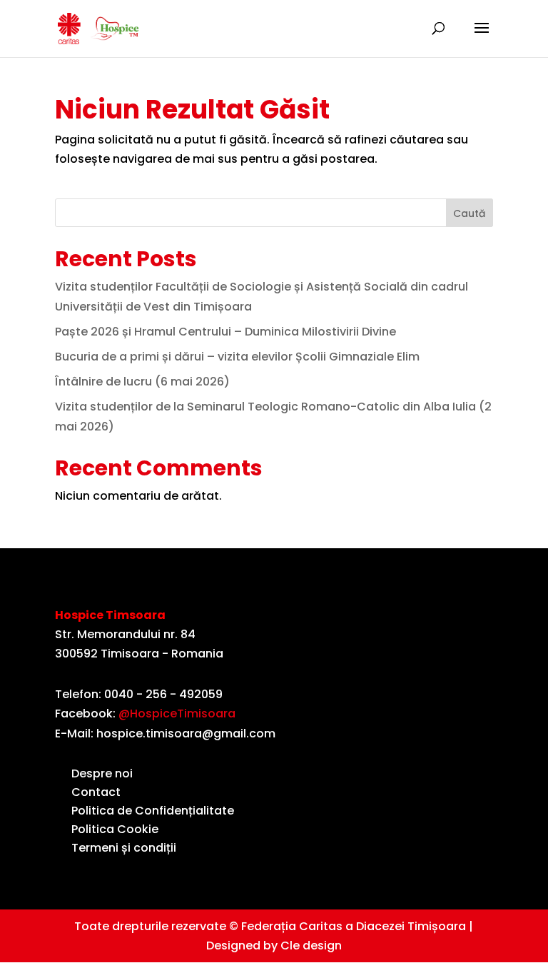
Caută (469, 213)
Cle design (311, 945)
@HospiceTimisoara (176, 713)
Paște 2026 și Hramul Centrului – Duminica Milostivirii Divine (225, 331)
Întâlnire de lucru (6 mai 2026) (142, 381)
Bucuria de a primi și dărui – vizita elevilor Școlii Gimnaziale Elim (237, 356)
